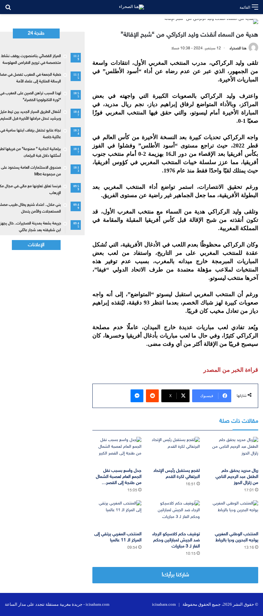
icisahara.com (164, 604)
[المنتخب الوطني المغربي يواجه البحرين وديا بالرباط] (233, 514)
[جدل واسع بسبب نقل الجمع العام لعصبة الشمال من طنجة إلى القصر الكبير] (116, 450)
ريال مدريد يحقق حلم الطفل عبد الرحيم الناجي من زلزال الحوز (237, 477)
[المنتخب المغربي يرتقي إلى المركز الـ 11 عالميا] (116, 514)
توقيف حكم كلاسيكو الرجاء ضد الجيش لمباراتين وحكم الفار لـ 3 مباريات (176, 540)
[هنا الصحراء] (131, 7)
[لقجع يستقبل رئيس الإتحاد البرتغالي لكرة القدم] (175, 450)
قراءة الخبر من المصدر (230, 370)
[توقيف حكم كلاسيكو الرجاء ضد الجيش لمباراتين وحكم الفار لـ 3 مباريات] (175, 514)
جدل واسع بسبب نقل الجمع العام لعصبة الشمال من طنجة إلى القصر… (118, 477)
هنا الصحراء (238, 48)
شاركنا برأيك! (175, 575)
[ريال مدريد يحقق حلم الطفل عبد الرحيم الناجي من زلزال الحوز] (233, 450)
